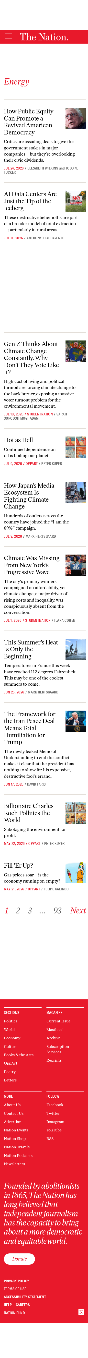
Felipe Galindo (56, 889)
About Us (12, 1105)
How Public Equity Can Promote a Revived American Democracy (29, 121)
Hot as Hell (18, 440)
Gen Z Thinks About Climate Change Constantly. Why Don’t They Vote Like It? (31, 358)
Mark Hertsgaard (41, 536)
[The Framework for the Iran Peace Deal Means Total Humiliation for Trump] (76, 721)
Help (8, 1305)
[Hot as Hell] (76, 447)
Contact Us (13, 1113)
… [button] (42, 910)
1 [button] (6, 910)
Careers (23, 1305)
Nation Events (16, 1130)
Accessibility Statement (25, 1297)
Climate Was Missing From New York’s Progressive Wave (32, 565)
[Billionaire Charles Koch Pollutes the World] (76, 813)
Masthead (55, 1029)
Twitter (53, 1113)
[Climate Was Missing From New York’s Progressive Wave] (76, 565)
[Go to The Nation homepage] (44, 36)
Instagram (55, 1121)
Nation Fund (14, 1313)
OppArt (32, 463)
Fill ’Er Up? (18, 865)
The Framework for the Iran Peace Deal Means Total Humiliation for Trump (29, 728)
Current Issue (58, 1021)
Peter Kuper (51, 463)
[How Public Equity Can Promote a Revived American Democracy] (76, 118)
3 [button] (30, 910)
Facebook (54, 1105)
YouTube (54, 1130)
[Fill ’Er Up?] (76, 872)
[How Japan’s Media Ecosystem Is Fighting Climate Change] (76, 492)
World (9, 1029)
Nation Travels (17, 1147)
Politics (10, 1021)
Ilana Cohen (64, 620)
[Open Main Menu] (8, 36)
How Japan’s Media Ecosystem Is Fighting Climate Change (29, 496)
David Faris (36, 784)
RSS (50, 1138)
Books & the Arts (18, 1055)
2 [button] (18, 910)
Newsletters (14, 1164)
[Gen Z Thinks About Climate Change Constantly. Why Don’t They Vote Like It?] (76, 351)
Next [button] (78, 910)
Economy (12, 1038)
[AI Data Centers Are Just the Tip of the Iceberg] (76, 201)
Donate (19, 1259)
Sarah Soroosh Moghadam (35, 416)
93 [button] (57, 910)
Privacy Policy (16, 1281)
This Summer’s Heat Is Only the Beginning (31, 649)
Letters (10, 1080)
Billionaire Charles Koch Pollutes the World (29, 813)
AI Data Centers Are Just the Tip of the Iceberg (30, 201)
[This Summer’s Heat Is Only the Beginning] (76, 649)
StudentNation (40, 414)
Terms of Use (15, 1289)
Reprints (54, 1060)
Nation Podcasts (18, 1155)
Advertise (12, 1121)
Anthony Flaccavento (46, 238)
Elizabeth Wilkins (42, 168)
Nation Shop (15, 1138)
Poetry (10, 1071)
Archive (53, 1038)
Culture (10, 1046)
